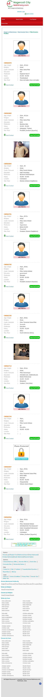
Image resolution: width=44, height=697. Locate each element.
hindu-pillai (4, 613)
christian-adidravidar (28, 613)
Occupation (36, 584)
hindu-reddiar (5, 615)
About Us (5, 576)
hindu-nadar (26, 606)
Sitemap (14, 571)
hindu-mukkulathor (27, 602)
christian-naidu (5, 628)
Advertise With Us (23, 561)
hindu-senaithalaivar (7, 617)
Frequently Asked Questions (29, 569)
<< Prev (14, 543)
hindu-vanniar (5, 619)
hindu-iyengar (5, 606)
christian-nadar (27, 623)
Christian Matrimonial (7, 557)
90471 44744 (30, 14)
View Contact (9, 85)
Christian (7, 589)
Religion (3, 584)
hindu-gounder (5, 604)
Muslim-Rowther (27, 629)
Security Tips (34, 576)
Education (29, 584)
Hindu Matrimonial (33, 554)
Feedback (17, 569)
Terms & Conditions (15, 576)
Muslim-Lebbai (26, 628)
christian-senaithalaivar (8, 629)
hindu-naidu (26, 610)
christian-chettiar (27, 615)
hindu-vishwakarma (7, 623)
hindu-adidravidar (6, 601)
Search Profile (19, 19)
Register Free (13, 554)
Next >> (30, 545)
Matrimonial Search (23, 554)
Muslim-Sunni (26, 631)
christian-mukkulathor (28, 621)
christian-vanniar (6, 631)
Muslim (12, 589)
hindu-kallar (5, 608)
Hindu (2, 589)
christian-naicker (6, 626)
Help (12, 569)
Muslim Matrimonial (19, 557)
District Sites (4, 23)
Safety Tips (6, 578)
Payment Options (28, 557)
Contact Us (6, 569)
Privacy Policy (25, 576)
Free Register (33, 19)
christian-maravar (27, 617)
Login (8, 554)
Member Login (21, 11)
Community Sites (7, 564)
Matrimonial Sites (23, 32)
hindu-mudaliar (26, 601)
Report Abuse (6, 571)
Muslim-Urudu (26, 635)
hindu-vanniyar (6, 621)
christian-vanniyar (6, 633)
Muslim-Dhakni (26, 626)
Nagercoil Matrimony (10, 32)
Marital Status (22, 584)
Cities (17, 584)
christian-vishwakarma (8, 635)
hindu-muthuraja (27, 604)
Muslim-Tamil (26, 633)
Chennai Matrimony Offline (10, 561)
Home (3, 19)
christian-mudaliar (27, 619)
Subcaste (12, 584)
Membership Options (18, 564)
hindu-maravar (5, 610)
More (41, 584)
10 (25, 545)
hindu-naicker (26, 608)
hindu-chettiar (5, 602)
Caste (7, 584)
